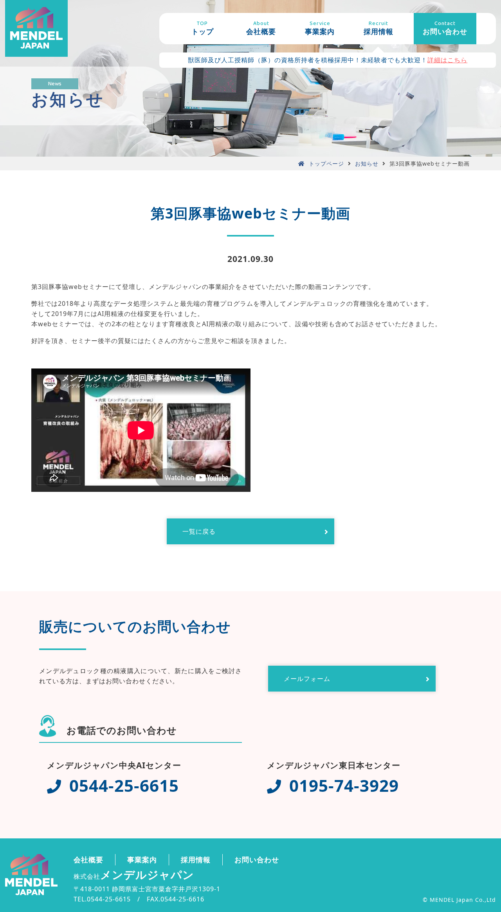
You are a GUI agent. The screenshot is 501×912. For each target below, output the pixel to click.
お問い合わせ (445, 27)
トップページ (326, 163)
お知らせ (366, 163)
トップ (202, 27)
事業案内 (320, 27)
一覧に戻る (199, 531)
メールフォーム (307, 678)
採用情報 (378, 27)
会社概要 (261, 27)
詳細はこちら (447, 60)
